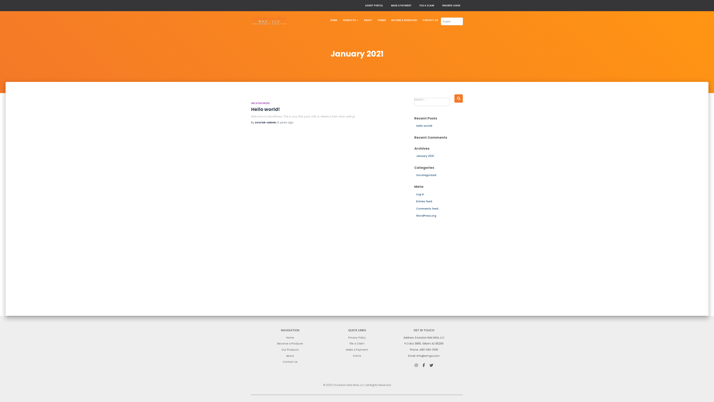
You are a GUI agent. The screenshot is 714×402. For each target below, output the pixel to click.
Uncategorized (260, 103)
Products (349, 20)
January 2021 (425, 156)
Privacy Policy (357, 337)
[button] (357, 20)
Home (333, 20)
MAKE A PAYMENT (401, 5)
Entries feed (424, 201)
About (368, 20)
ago (285, 122)
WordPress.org (426, 216)
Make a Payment (357, 350)
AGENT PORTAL (374, 5)
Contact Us (430, 20)
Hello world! (265, 109)
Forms (382, 20)
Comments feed (427, 208)
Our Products (290, 350)
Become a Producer (404, 20)
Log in (420, 194)
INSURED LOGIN (451, 5)
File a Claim (357, 343)
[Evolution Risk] (269, 21)
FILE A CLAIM (426, 5)
